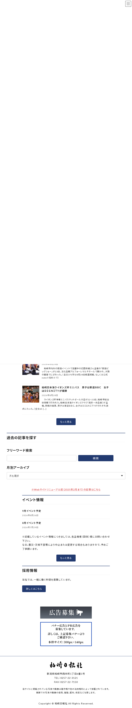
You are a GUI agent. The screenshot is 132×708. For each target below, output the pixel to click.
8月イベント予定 (31, 522)
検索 (96, 458)
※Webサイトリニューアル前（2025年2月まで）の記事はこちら (66, 489)
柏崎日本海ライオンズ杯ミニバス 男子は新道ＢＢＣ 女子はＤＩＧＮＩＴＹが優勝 (75, 389)
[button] (66, 421)
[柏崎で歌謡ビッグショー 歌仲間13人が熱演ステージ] (30, 367)
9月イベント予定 (31, 510)
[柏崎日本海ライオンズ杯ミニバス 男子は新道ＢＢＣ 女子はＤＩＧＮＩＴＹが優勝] (30, 394)
